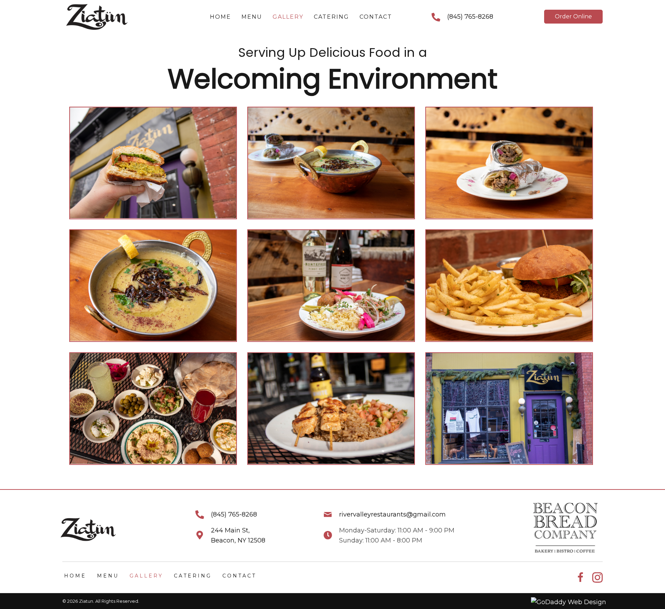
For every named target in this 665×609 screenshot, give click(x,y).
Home (75, 576)
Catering (193, 576)
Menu (108, 576)
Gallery (146, 576)
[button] (573, 17)
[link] (220, 17)
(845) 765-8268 (470, 16)
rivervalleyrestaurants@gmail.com (392, 514)
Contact (239, 576)
